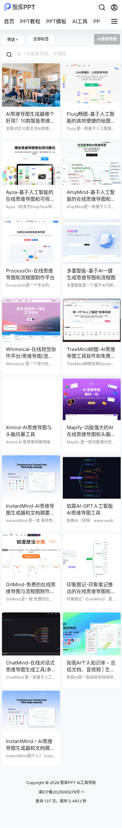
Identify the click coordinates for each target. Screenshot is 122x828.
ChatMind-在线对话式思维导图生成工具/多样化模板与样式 (30, 669)
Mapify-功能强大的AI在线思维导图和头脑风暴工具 (91, 434)
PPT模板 (56, 21)
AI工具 (80, 21)
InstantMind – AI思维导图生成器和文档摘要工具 (30, 748)
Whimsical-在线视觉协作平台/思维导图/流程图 (31, 356)
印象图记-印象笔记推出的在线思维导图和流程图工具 (91, 591)
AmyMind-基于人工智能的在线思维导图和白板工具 (91, 199)
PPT (98, 21)
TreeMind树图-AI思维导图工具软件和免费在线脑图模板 (91, 356)
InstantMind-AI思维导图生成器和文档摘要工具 (30, 513)
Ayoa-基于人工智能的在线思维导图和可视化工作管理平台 (30, 199)
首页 (9, 21)
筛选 (11, 39)
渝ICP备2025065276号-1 (61, 792)
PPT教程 (30, 21)
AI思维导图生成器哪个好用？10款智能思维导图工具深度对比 (30, 121)
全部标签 (41, 39)
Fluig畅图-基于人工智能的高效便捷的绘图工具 (91, 121)
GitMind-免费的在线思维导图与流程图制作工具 (31, 591)
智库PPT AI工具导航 (77, 782)
